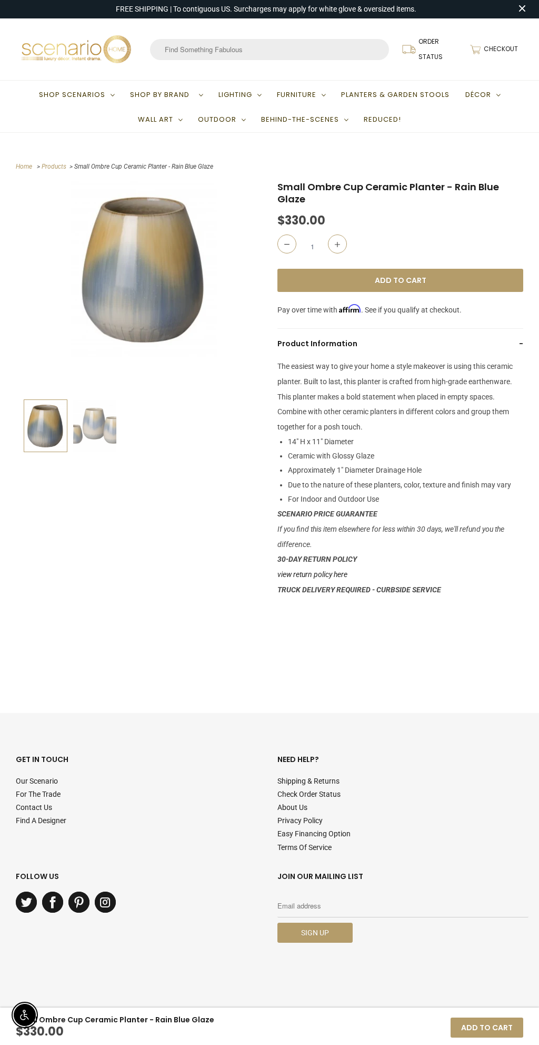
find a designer (41, 820)
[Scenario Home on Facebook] (52, 902)
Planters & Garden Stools (395, 95)
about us (292, 807)
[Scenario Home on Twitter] (26, 902)
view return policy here (312, 574)
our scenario (37, 781)
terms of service (304, 847)
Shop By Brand (162, 95)
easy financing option (314, 833)
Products (54, 166)
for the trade (38, 794)
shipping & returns (308, 781)
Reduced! (382, 119)
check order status (309, 794)
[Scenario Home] (76, 49)
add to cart (487, 1027)
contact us (34, 807)
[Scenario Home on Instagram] (105, 902)
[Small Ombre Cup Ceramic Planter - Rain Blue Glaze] (144, 269)
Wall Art (155, 119)
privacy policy (300, 820)
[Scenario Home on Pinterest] (78, 902)
